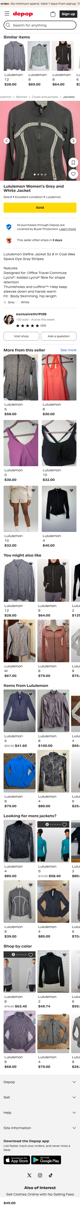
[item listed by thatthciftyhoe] (20, 580)
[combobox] (40, 25)
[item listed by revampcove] (53, 771)
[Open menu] (7, 13)
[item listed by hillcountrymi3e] (20, 901)
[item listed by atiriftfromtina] (20, 971)
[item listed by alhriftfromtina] (20, 641)
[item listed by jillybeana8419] (53, 971)
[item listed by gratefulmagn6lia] (20, 711)
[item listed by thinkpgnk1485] (53, 711)
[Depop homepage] (23, 14)
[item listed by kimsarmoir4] (20, 841)
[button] (46, 325)
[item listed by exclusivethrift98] (21, 377)
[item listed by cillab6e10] (53, 1032)
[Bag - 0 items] (53, 14)
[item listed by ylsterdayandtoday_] (53, 580)
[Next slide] (73, 140)
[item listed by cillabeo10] (20, 771)
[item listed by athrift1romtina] (53, 841)
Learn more (67, 229)
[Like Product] (21, 46)
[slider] (40, 141)
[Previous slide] (6, 140)
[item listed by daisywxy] (53, 641)
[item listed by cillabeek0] (53, 901)
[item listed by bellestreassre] (20, 1032)
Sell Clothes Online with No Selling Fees (40, 1194)
